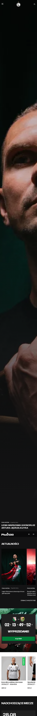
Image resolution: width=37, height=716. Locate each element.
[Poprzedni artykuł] (29, 534)
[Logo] (18, 4)
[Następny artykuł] (33, 534)
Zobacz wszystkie (28, 600)
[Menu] (2, 4)
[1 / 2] (17, 646)
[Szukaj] (34, 4)
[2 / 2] (19, 646)
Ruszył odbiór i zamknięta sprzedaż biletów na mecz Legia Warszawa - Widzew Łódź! (17, 524)
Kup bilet (18, 639)
